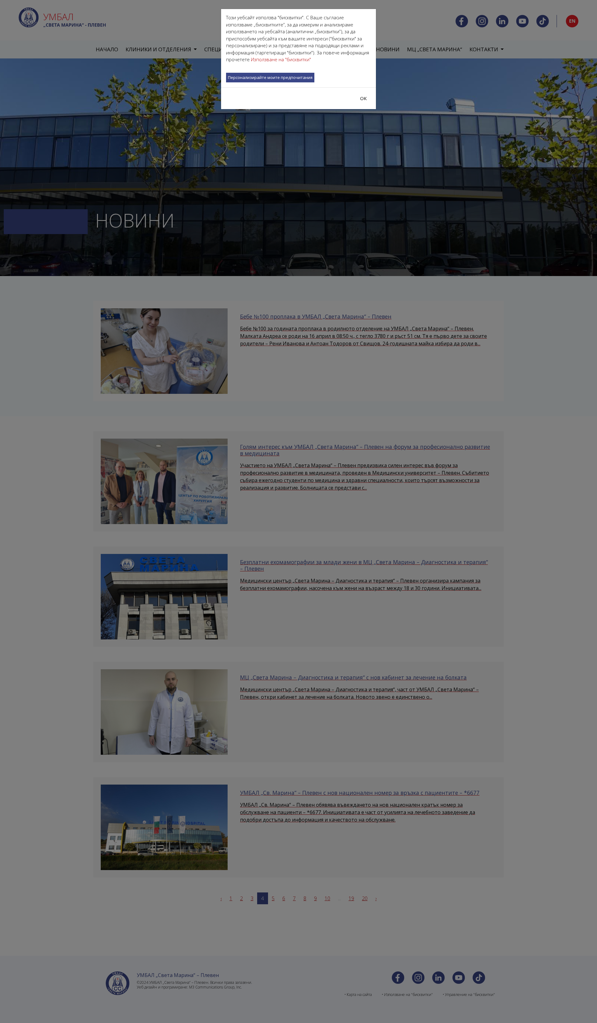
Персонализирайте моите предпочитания (270, 77)
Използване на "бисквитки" (281, 59)
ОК (363, 98)
